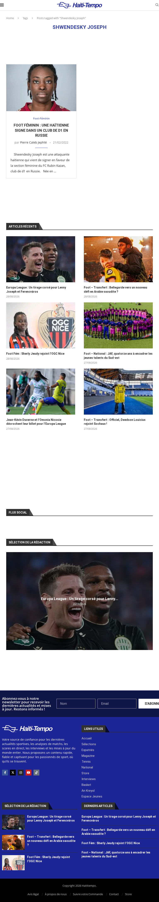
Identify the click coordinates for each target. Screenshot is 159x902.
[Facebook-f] (5, 772)
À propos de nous (56, 894)
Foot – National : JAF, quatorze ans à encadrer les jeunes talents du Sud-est (118, 355)
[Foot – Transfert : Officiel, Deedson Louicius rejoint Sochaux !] (118, 392)
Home (10, 18)
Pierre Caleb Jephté (33, 142)
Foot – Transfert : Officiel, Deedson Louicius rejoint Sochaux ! (115, 422)
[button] (10, 600)
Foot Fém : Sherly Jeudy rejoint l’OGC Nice (35, 353)
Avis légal (33, 894)
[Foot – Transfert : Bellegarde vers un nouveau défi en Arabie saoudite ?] (118, 259)
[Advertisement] (79, 47)
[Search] (157, 5)
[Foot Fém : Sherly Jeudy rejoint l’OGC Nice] (40, 325)
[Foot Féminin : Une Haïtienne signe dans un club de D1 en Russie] (41, 87)
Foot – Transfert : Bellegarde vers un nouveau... (81, 598)
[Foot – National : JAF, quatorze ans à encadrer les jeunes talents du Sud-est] (118, 325)
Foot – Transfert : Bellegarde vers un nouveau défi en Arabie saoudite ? (115, 289)
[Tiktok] (36, 772)
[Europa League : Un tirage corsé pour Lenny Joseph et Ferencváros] (40, 259)
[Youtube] (28, 772)
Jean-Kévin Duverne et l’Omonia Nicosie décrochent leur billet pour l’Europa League (36, 422)
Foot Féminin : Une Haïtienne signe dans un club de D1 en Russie (41, 130)
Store (128, 894)
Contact (114, 894)
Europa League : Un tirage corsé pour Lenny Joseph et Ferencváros (36, 289)
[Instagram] (21, 772)
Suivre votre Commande (88, 894)
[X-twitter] (13, 772)
